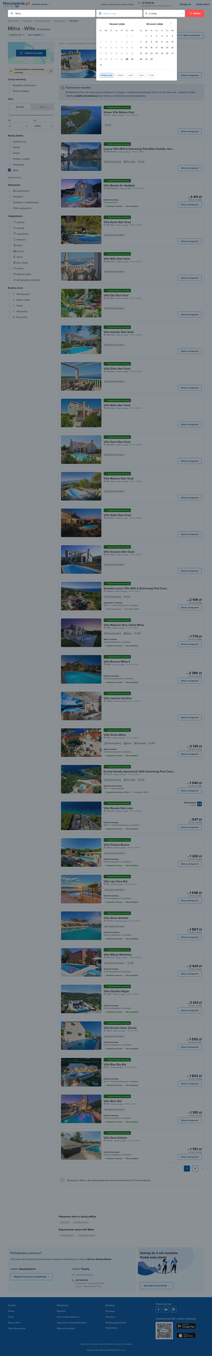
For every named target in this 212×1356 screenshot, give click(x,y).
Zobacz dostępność (190, 75)
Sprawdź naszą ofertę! (155, 1285)
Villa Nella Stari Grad (117, 405)
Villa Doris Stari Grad (117, 442)
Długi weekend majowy (89, 1344)
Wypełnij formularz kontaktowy (30, 1276)
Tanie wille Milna (67, 1235)
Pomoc (11, 1311)
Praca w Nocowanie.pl (68, 1316)
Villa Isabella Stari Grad (119, 332)
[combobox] (48, 13)
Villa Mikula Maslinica (118, 954)
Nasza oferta (14, 1322)
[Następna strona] (202, 1169)
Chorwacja (27, 21)
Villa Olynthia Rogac (117, 991)
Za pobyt (19, 106)
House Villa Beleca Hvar (119, 112)
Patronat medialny (66, 1328)
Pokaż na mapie (118, 115)
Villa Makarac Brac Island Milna (124, 625)
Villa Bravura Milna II (117, 661)
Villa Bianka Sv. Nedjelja (119, 185)
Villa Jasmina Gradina (118, 698)
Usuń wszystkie (34, 34)
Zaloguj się (185, 4)
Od (9, 120)
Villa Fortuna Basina (116, 845)
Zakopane (128, 1344)
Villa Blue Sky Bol (115, 1064)
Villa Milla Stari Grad (117, 259)
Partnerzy (110, 1316)
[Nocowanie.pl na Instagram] (173, 1309)
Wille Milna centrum (87, 1235)
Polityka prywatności (116, 1322)
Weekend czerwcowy (115, 1344)
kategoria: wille (15, 34)
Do (35, 120)
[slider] (9, 115)
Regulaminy (112, 1327)
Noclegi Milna (59, 21)
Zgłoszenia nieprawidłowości (71, 1322)
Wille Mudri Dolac (81, 1222)
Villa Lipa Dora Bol (115, 881)
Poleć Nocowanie (17, 1328)
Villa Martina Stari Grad (119, 478)
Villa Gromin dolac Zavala (120, 1028)
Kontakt (12, 1305)
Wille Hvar (65, 1222)
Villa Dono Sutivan (115, 1138)
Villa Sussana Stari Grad (119, 552)
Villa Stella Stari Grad (117, 515)
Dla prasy (110, 1311)
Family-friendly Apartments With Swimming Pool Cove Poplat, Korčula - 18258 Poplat (138, 773)
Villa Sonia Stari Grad (117, 222)
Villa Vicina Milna (115, 735)
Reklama (61, 1311)
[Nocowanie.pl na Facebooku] (158, 1309)
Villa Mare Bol (113, 1101)
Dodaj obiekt (202, 4)
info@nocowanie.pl (84, 1274)
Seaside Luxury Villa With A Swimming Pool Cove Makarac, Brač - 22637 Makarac (135, 590)
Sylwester (102, 1344)
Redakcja (110, 1305)
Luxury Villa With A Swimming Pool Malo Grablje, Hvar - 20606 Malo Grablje (139, 150)
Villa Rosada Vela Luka (118, 808)
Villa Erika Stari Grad (117, 368)
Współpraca (63, 1305)
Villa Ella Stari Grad (116, 295)
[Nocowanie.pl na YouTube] (166, 1309)
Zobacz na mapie (34, 53)
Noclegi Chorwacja (42, 21)
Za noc (42, 106)
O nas (11, 1316)
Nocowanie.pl (13, 21)
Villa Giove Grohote (116, 918)
